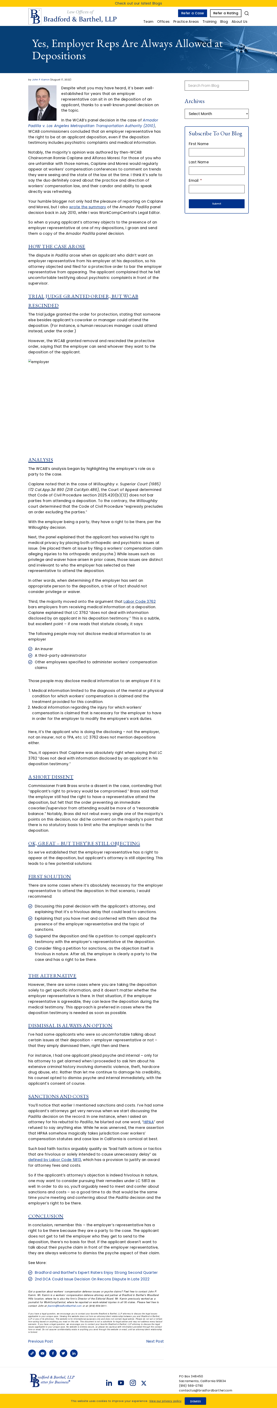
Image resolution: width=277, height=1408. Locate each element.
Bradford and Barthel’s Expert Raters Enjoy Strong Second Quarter (96, 1272)
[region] (138, 1401)
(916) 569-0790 (191, 1386)
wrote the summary (87, 207)
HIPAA (149, 1122)
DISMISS (195, 1401)
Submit (216, 203)
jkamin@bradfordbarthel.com (65, 1305)
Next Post (155, 1341)
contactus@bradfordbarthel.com (205, 1390)
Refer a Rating (225, 13)
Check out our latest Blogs (138, 3)
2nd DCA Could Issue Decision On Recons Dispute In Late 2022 (92, 1279)
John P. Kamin (41, 79)
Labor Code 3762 (140, 601)
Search (247, 13)
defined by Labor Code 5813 (54, 1159)
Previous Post (40, 1341)
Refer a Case (192, 13)
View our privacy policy (165, 1401)
